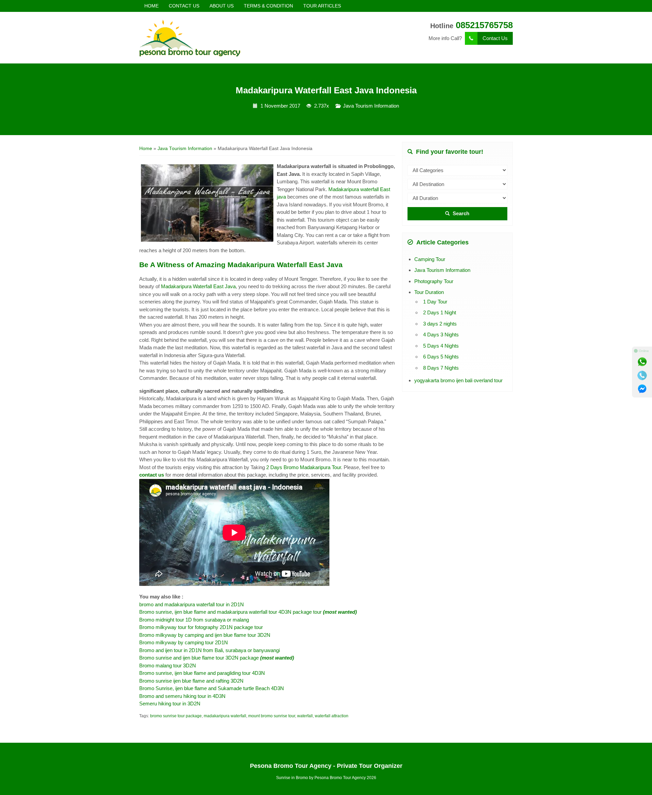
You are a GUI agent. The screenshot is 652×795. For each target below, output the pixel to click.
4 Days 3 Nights (441, 334)
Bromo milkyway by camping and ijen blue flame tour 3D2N (204, 635)
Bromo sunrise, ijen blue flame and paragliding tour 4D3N (202, 673)
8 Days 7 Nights (441, 368)
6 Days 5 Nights (441, 356)
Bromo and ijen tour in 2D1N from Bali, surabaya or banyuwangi (209, 650)
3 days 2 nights (440, 324)
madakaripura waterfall (225, 716)
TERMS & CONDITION (268, 5)
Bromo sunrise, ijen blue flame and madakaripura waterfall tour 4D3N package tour (248, 612)
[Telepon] (642, 375)
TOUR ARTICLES (322, 5)
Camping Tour (429, 259)
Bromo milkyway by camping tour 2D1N (184, 642)
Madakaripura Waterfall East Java (198, 286)
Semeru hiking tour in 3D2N (169, 703)
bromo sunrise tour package (176, 716)
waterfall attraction (331, 716)
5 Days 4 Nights (441, 346)
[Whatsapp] (642, 362)
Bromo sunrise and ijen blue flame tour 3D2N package (216, 658)
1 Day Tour (435, 301)
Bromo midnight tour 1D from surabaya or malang (194, 620)
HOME (151, 5)
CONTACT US (184, 5)
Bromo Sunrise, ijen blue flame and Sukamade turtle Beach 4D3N (211, 688)
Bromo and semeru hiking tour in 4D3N (182, 696)
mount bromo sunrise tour (271, 716)
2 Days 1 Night (439, 312)
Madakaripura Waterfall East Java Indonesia (326, 90)
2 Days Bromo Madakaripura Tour (303, 467)
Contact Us (495, 38)
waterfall (305, 716)
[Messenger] (642, 389)
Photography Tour (433, 281)
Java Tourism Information (371, 106)
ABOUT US (222, 5)
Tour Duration (429, 292)
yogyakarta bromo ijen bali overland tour (458, 380)
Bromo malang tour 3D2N (168, 665)
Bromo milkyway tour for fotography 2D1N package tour (201, 627)
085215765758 (484, 25)
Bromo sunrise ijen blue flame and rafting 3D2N (191, 681)
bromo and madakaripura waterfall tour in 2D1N (191, 604)
